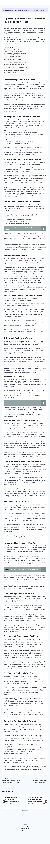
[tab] (22, 810)
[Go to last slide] (4, 801)
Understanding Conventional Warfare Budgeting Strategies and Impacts (11, 780)
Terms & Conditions (25, 833)
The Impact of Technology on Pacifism (14, 70)
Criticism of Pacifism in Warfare (13, 59)
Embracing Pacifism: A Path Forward (14, 74)
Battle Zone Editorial (9, 24)
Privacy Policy (25, 828)
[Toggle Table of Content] (27, 48)
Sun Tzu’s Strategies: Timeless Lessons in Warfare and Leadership (11, 799)
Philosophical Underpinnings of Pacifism (15, 51)
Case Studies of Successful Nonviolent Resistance (18, 58)
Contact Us (25, 826)
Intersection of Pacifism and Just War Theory (17, 67)
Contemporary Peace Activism (14, 56)
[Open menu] (47, 3)
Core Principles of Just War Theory (15, 65)
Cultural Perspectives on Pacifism (13, 69)
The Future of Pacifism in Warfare (13, 72)
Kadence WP (36, 840)
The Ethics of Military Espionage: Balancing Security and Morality (35, 799)
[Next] (46, 801)
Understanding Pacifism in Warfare (13, 49)
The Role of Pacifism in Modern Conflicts (15, 55)
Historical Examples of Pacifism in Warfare (15, 53)
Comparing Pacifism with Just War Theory (15, 64)
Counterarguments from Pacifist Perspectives (17, 62)
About (25, 824)
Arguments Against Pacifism (14, 61)
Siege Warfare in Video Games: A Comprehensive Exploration (39, 780)
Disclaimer (25, 831)
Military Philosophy (8, 16)
